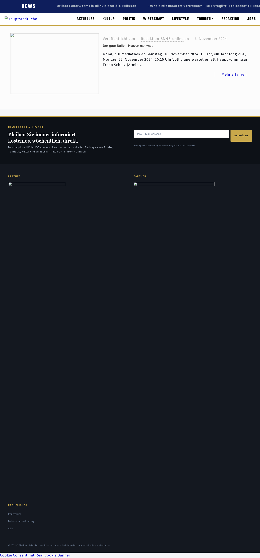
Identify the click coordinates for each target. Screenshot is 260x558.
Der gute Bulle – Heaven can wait (128, 46)
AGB (10, 528)
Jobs (251, 19)
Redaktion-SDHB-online (162, 38)
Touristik (205, 19)
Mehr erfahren (234, 74)
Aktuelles (86, 19)
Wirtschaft (153, 19)
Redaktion (230, 19)
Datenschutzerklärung (21, 521)
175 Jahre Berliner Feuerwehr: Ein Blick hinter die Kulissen (86, 6)
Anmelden (241, 135)
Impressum (14, 514)
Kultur (109, 19)
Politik (129, 19)
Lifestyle (180, 19)
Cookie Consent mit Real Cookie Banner (35, 555)
